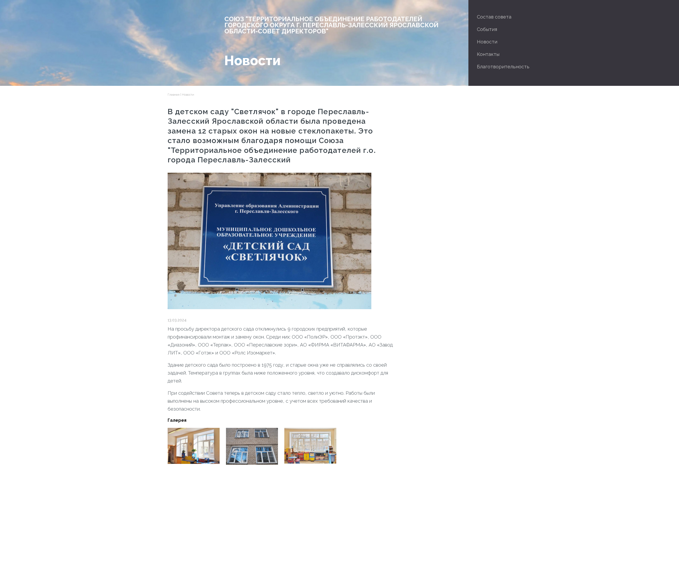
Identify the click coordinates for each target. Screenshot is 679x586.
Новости (487, 42)
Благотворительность (503, 66)
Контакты (488, 54)
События (487, 29)
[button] (194, 446)
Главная (174, 94)
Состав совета (494, 17)
